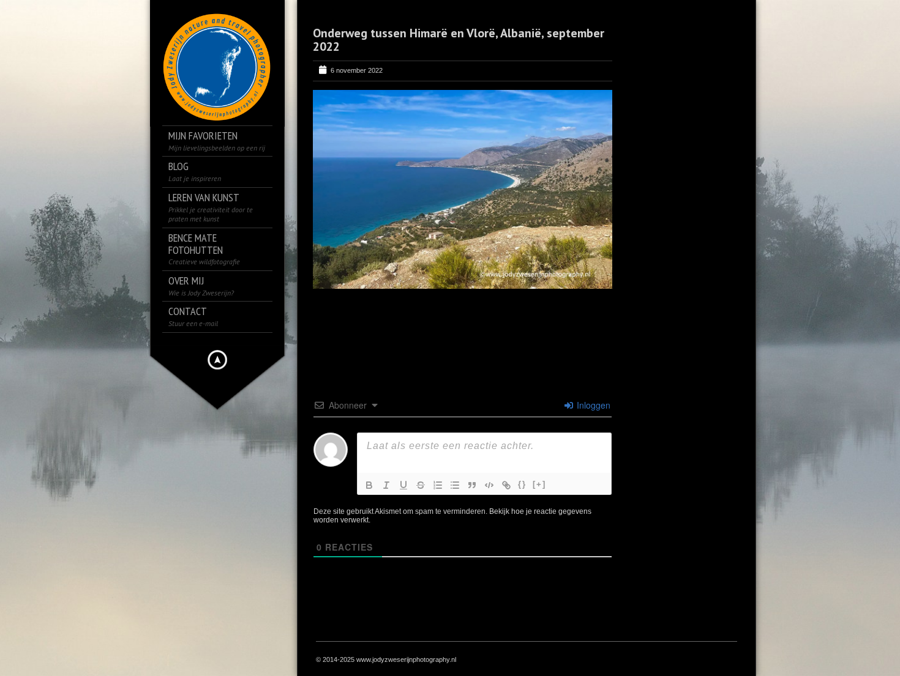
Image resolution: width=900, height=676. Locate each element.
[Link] (506, 485)
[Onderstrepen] (403, 485)
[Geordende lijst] (437, 485)
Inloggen (592, 405)
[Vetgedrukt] (369, 485)
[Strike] (420, 485)
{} (522, 484)
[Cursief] (386, 485)
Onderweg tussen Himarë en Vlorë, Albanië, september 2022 (458, 39)
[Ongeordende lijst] (454, 485)
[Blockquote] (472, 485)
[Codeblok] (489, 485)
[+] (539, 484)
